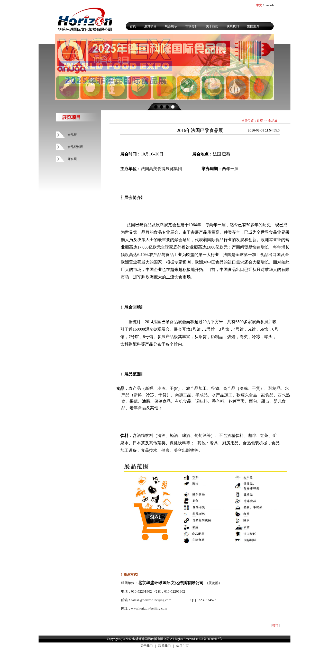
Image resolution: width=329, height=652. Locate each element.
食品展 (72, 135)
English (269, 5)
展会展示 (171, 26)
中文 (259, 5)
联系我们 (232, 26)
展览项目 (150, 26)
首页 (133, 26)
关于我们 (212, 26)
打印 (275, 625)
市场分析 (191, 26)
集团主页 (253, 26)
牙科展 (72, 159)
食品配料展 (75, 147)
